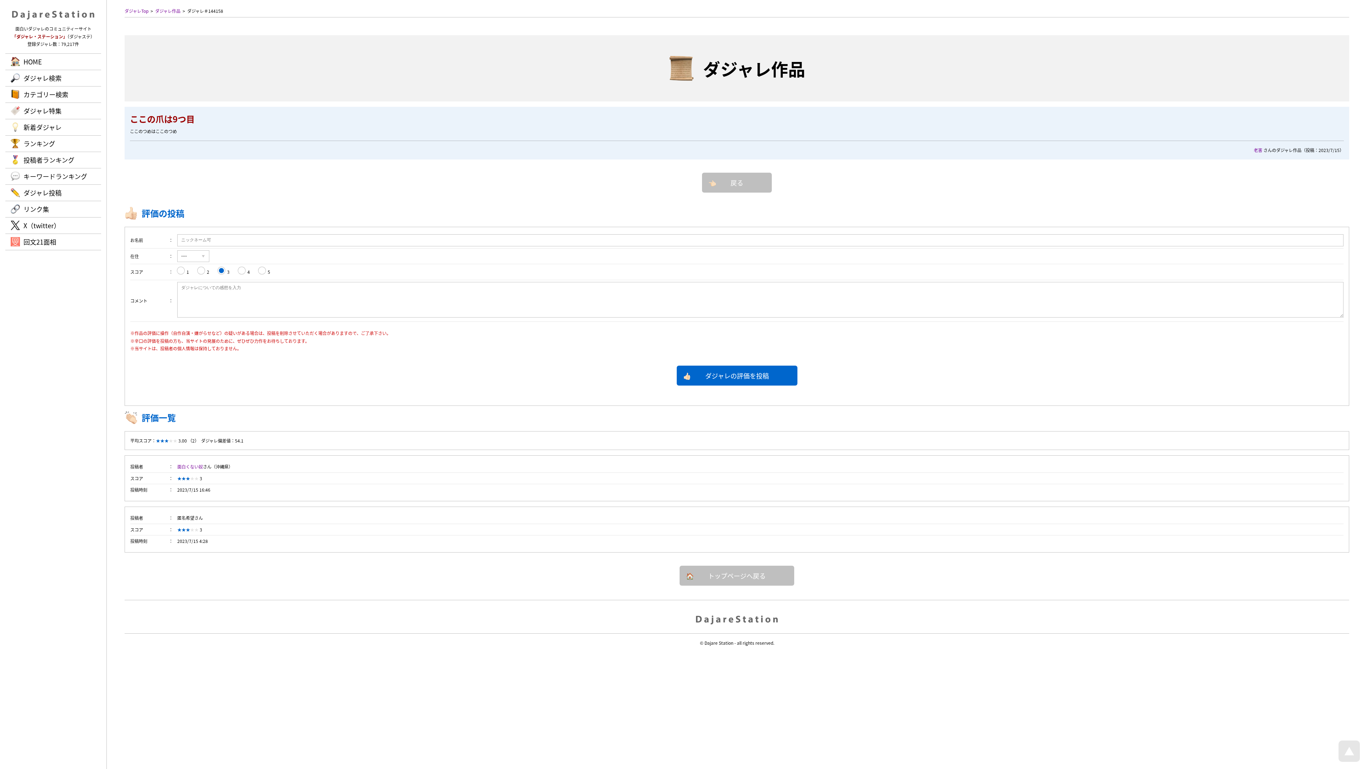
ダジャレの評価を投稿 (737, 375)
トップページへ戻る (737, 575)
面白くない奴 (190, 467)
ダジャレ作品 (167, 11)
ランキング (39, 143)
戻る (736, 182)
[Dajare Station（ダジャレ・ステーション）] (737, 619)
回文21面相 (39, 241)
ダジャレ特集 (42, 110)
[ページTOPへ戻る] (1349, 760)
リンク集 (36, 209)
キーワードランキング (55, 176)
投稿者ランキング (48, 159)
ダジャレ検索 (42, 78)
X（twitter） (41, 225)
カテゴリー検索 (45, 94)
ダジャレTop (136, 11)
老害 (1258, 150)
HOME (32, 61)
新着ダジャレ (42, 127)
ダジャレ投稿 (42, 192)
